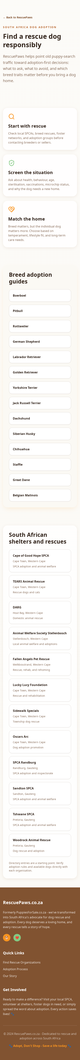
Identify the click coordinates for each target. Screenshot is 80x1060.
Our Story (10, 976)
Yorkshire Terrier (25, 388)
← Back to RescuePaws (17, 17)
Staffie (18, 464)
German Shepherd (26, 342)
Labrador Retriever (27, 357)
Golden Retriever (25, 372)
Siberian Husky (24, 434)
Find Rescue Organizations (22, 962)
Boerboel (19, 295)
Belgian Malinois (25, 495)
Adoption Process (15, 969)
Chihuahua (21, 449)
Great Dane (21, 480)
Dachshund (21, 418)
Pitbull (18, 311)
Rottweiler (20, 326)
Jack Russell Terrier (27, 403)
